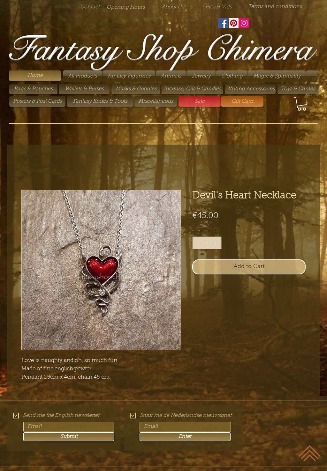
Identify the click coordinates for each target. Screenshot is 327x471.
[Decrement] (197, 243)
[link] (302, 104)
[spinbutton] (207, 243)
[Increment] (216, 243)
